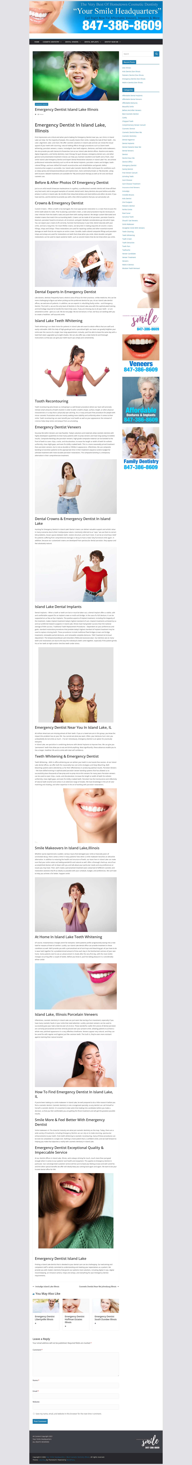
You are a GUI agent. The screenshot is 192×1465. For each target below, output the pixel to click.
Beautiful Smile (128, 107)
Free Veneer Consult (129, 173)
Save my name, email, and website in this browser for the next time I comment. (69, 1414)
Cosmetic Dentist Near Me (132, 132)
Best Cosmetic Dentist (130, 114)
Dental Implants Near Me (131, 147)
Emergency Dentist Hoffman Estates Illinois (74, 1319)
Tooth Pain (126, 246)
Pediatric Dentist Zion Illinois (133, 75)
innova (41, 114)
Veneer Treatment (129, 257)
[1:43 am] (36, 114)
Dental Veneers (71, 42)
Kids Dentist (126, 198)
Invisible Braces (128, 195)
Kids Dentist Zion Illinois (131, 71)
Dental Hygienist (128, 140)
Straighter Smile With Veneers (133, 228)
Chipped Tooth (127, 121)
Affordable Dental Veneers (132, 99)
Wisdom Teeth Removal (131, 268)
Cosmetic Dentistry (51, 42)
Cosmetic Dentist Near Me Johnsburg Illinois (97, 1286)
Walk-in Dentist (128, 265)
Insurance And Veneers (131, 187)
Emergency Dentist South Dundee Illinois (106, 1318)
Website (36, 1402)
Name (36, 1380)
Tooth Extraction (128, 243)
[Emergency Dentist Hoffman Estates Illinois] (76, 1300)
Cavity (124, 118)
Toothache (126, 250)
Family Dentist (127, 169)
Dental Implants (91, 42)
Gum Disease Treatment (131, 184)
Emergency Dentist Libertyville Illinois (45, 1318)
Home (36, 42)
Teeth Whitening (128, 235)
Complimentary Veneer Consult (134, 125)
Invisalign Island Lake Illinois (47, 1286)
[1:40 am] (95, 1323)
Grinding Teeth (128, 176)
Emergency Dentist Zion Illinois (133, 79)
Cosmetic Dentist (128, 129)
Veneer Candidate (129, 254)
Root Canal (126, 213)
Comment (37, 1350)
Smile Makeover (128, 224)
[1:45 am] (36, 1323)
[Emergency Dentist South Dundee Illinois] (105, 1300)
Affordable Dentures (129, 103)
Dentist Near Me (111, 42)
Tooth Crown (127, 239)
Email (36, 1391)
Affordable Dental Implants (132, 95)
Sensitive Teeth (128, 217)
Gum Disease (127, 180)
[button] (60, 41)
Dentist (125, 154)
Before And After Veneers (131, 110)
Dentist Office (127, 162)
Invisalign (125, 191)
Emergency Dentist (41, 104)
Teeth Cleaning (128, 232)
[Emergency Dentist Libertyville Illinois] (46, 1300)
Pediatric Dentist (128, 206)
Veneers (125, 261)
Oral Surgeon (127, 202)
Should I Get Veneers (130, 220)
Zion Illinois (126, 68)
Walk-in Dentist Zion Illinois (132, 82)
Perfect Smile (127, 209)
